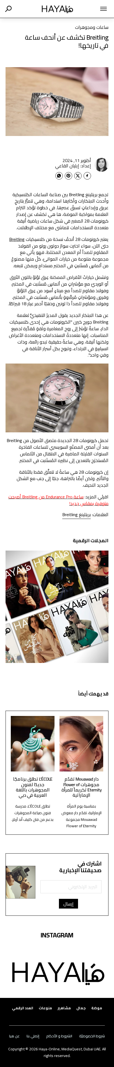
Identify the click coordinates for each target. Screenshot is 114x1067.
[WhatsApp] (59, 175)
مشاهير (64, 1008)
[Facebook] (87, 175)
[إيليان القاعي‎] (101, 165)
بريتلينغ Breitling (76, 514)
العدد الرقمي (22, 1008)
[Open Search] (8, 9)
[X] (77, 175)
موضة (96, 1008)
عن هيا (14, 1036)
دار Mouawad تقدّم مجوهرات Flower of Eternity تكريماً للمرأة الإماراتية (81, 787)
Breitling (17, 239)
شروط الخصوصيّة (92, 1036)
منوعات (45, 1008)
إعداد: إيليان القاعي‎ (73, 166)
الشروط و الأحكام (59, 1036)
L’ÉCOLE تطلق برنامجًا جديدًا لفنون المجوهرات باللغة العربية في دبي (32, 787)
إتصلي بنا (33, 1036)
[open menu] (96, 9)
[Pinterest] (68, 175)
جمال (81, 1008)
